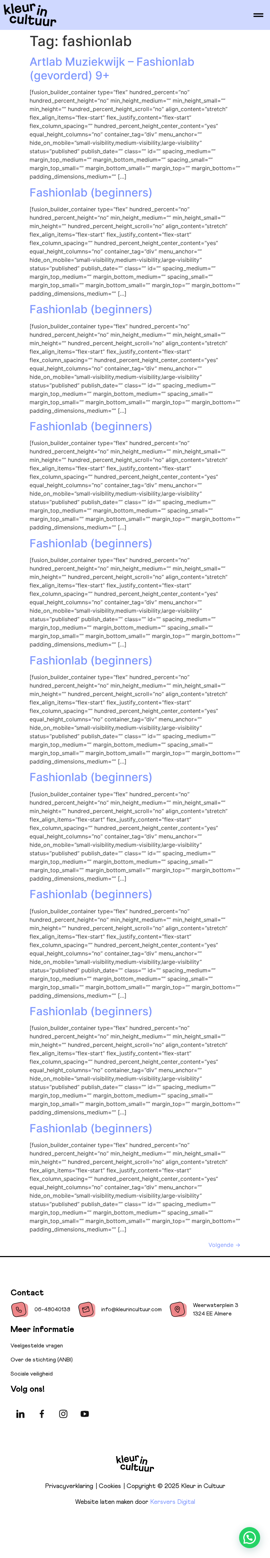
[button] (249, 1537)
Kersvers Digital (172, 1502)
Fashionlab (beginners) (91, 192)
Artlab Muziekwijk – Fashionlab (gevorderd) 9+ (112, 68)
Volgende (224, 1244)
